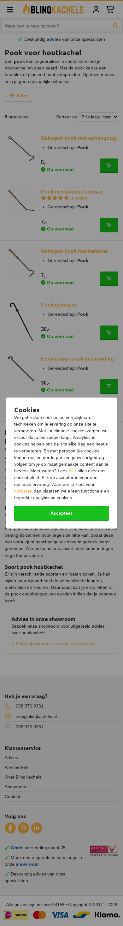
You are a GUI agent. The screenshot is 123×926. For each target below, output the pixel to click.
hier (72, 470)
